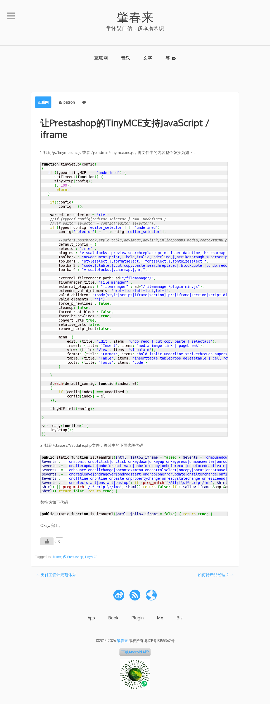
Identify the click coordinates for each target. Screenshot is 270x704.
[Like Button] (47, 541)
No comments (100, 102)
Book (113, 617)
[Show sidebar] (11, 16)
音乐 (125, 58)
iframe (56, 557)
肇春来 (135, 17)
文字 (147, 58)
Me (160, 617)
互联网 (101, 58)
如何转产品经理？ (213, 574)
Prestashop (75, 557)
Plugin (138, 617)
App (91, 617)
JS (64, 557)
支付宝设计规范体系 (58, 574)
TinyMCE (91, 557)
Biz (179, 617)
